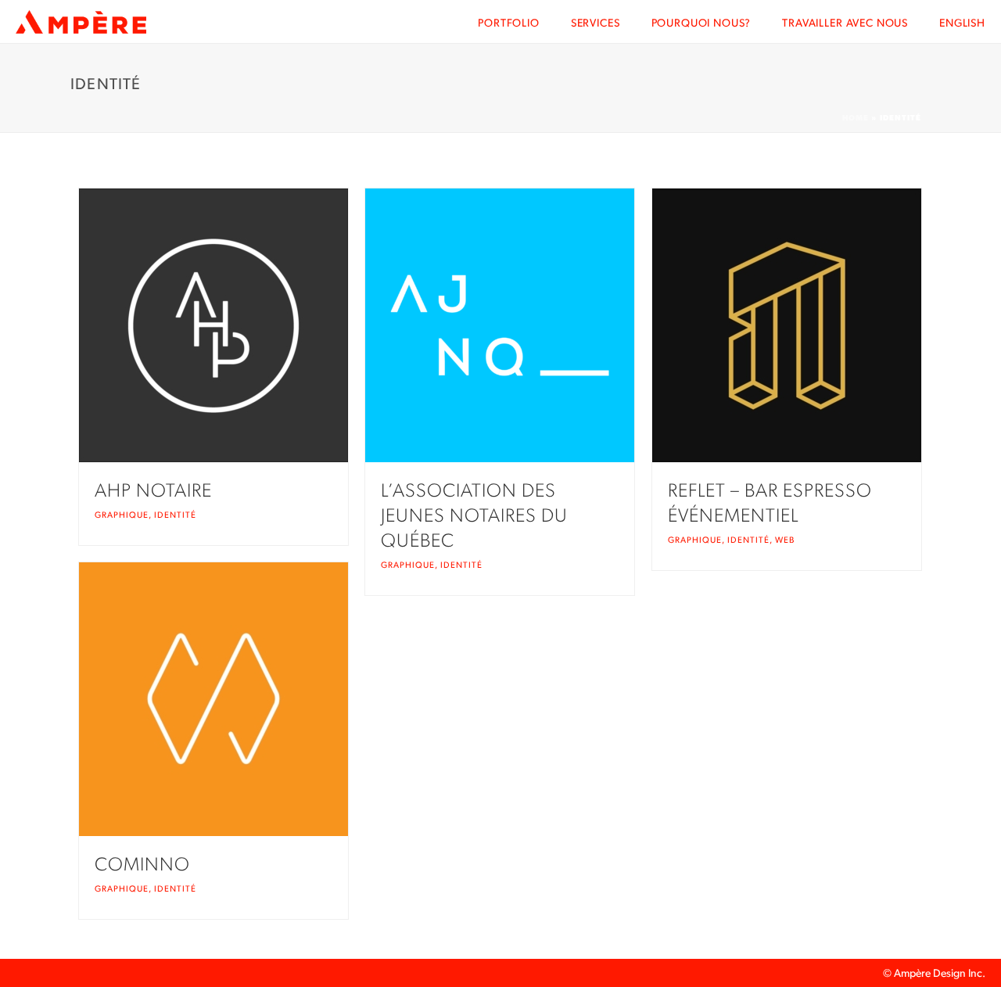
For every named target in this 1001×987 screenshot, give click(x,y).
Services (595, 22)
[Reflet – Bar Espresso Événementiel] (818, 325)
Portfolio (509, 22)
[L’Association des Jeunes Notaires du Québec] (531, 325)
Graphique (122, 515)
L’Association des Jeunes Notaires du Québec (474, 515)
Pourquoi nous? (701, 22)
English (962, 22)
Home (855, 117)
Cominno (142, 864)
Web (785, 540)
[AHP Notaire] (245, 325)
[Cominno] (245, 699)
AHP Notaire (153, 490)
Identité (175, 515)
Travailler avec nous (845, 22)
